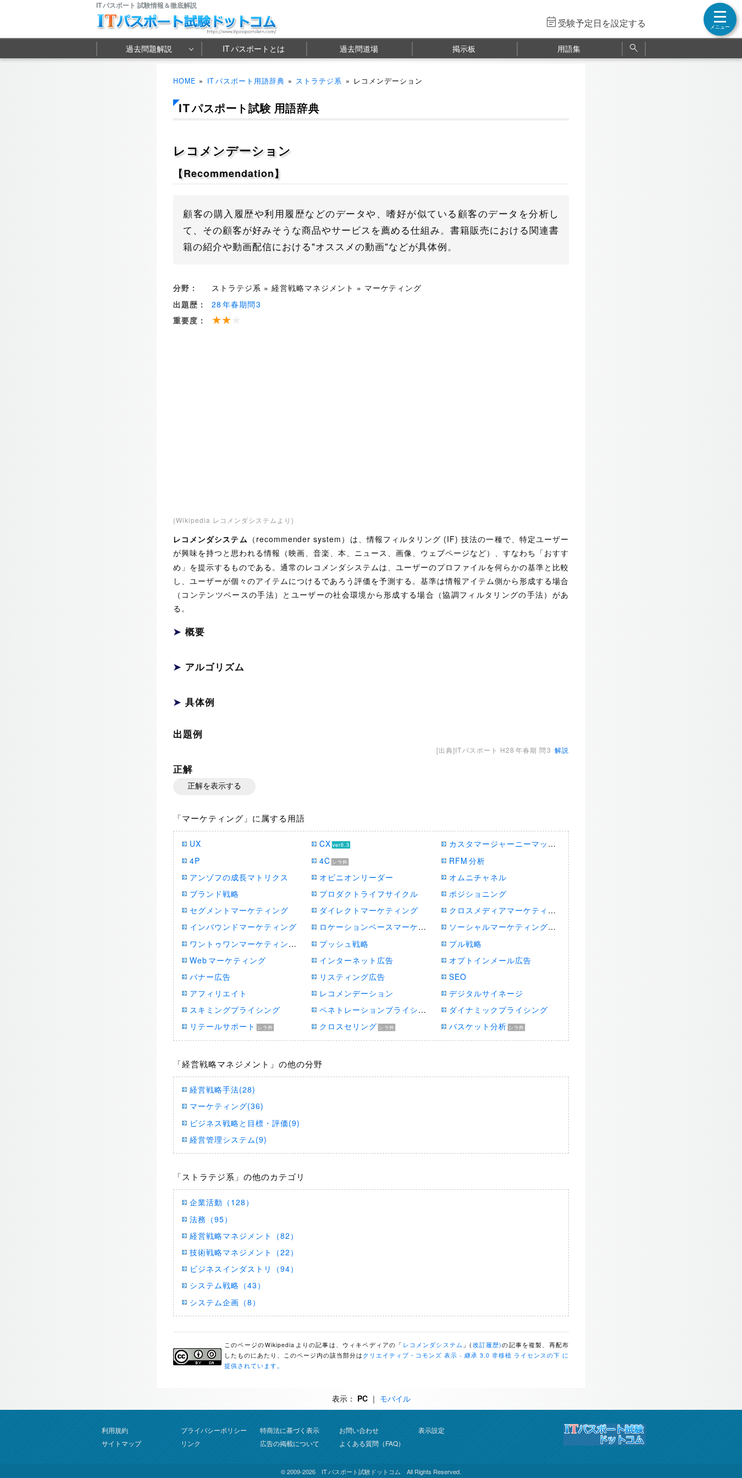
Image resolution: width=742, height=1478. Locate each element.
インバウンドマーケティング (243, 926)
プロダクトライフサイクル (368, 893)
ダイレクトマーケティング (368, 910)
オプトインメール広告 (490, 960)
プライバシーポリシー (214, 1430)
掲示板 (463, 48)
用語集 (568, 48)
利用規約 (115, 1430)
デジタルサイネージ (486, 993)
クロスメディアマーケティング (506, 910)
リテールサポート (223, 1026)
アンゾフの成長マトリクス (239, 877)
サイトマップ (121, 1443)
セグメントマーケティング (239, 910)
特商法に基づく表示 (289, 1430)
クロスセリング (348, 1026)
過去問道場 (359, 48)
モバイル (395, 1398)
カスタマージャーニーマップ (502, 843)
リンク (191, 1443)
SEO (458, 976)
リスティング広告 (352, 976)
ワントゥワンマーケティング (243, 943)
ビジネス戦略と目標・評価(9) (245, 1122)
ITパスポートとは (254, 48)
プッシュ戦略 (344, 943)
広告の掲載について (289, 1443)
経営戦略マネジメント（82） (244, 1235)
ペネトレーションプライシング (377, 1009)
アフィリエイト (218, 993)
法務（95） (211, 1219)
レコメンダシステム (433, 1345)
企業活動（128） (222, 1201)
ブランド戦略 (214, 893)
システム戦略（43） (227, 1285)
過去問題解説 (149, 48)
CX (325, 843)
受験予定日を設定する (602, 22)
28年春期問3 (236, 304)
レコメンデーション (356, 993)
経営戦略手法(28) (223, 1089)
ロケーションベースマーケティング (385, 926)
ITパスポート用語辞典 (246, 81)
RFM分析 (467, 860)
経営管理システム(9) (228, 1139)
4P (195, 860)
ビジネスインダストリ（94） (244, 1268)
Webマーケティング (228, 960)
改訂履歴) (487, 1345)
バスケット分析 (478, 1026)
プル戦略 (465, 943)
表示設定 (431, 1430)
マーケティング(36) (227, 1105)
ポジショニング (478, 893)
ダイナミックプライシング (498, 1009)
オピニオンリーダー (356, 877)
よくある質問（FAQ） (372, 1443)
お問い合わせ (359, 1430)
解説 (562, 749)
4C (324, 860)
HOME (184, 81)
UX (195, 843)
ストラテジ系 (319, 81)
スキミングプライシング (235, 1009)
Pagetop (721, 1437)
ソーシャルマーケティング (498, 926)
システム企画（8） (225, 1302)
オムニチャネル (478, 877)
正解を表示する (214, 785)
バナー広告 (210, 976)
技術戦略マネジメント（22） (244, 1252)
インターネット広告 (356, 960)
